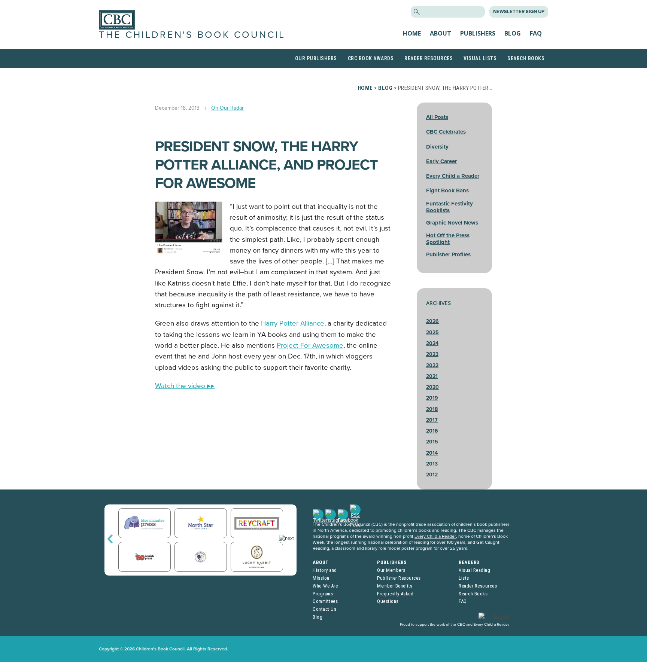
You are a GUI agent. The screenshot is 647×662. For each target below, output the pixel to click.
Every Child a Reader (452, 176)
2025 (432, 332)
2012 (432, 475)
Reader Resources (428, 58)
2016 (432, 431)
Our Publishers (316, 58)
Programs (323, 594)
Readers (469, 562)
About (440, 33)
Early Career (441, 161)
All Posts (437, 117)
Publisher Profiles (448, 254)
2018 (432, 409)
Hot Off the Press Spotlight (448, 238)
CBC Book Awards (371, 58)
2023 (432, 354)
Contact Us (324, 609)
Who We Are (325, 586)
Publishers (477, 33)
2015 (432, 442)
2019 (432, 398)
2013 (432, 464)
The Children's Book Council (192, 34)
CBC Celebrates (446, 131)
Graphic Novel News (452, 222)
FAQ (536, 33)
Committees (325, 601)
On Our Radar (227, 108)
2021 (432, 376)
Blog (512, 33)
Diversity (437, 146)
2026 (432, 321)
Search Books (525, 58)
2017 (432, 420)
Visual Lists (480, 58)
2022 (432, 365)
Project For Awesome (310, 345)
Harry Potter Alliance (292, 323)
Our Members (391, 570)
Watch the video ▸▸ (185, 386)
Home (412, 33)
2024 (432, 343)
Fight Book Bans (447, 190)
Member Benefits (395, 586)
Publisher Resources (399, 578)
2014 (432, 453)
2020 (432, 387)
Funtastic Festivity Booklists (449, 207)
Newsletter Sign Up (518, 12)
